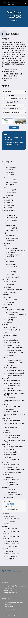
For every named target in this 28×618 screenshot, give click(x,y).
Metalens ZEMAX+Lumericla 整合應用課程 (15, 424)
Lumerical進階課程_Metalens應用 (13, 289)
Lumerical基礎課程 (11, 167)
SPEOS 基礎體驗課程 (9, 516)
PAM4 (5, 332)
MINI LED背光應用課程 (12, 182)
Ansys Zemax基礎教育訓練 (12, 509)
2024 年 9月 (5, 462)
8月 (5, 177)
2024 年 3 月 (5, 534)
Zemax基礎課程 (10, 172)
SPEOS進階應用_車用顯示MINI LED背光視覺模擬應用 (15, 251)
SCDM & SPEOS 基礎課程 (11, 312)
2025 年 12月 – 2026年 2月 (10, 210)
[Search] (22, 3)
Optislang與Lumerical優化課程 (12, 472)
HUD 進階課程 (8, 457)
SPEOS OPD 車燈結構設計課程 (12, 330)
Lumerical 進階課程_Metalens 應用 (13, 353)
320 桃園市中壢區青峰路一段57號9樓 (13, 602)
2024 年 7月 (5, 487)
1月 (5, 223)
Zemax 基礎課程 (10, 215)
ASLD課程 (6, 524)
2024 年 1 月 (5, 549)
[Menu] (25, 3)
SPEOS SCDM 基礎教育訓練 (11, 459)
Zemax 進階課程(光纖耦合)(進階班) (13, 447)
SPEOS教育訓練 (8, 497)
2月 (5, 233)
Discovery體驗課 (8, 477)
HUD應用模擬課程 (9, 504)
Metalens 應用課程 (11, 225)
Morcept (18, 615)
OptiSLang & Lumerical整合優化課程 (14, 310)
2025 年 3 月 (5, 358)
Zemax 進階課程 (8, 365)
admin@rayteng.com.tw (10, 592)
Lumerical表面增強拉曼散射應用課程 (14, 470)
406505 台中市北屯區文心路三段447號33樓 (15, 586)
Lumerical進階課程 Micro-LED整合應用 (14, 370)
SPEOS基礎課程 (10, 169)
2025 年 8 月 (5, 279)
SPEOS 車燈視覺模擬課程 (11, 317)
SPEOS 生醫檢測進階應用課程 (12, 435)
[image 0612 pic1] (8, 121)
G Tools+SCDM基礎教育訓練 (11, 519)
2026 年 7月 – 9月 (7, 162)
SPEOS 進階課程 (8, 200)
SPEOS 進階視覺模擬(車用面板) (12, 380)
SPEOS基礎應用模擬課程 (10, 529)
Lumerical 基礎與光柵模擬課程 (12, 345)
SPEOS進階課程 (10, 175)
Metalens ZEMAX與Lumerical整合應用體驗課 (15, 415)
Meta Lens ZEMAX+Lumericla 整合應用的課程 (14, 441)
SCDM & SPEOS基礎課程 (12, 238)
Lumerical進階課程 (11, 192)
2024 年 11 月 (6, 433)
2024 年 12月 (6, 418)
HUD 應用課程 (10, 241)
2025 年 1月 (5, 404)
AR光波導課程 (8, 506)
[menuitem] (22, 3)
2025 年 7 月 (5, 295)
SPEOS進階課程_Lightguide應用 (13, 375)
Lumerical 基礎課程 (11, 220)
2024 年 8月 (5, 475)
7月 (5, 164)
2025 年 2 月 (5, 378)
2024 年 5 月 (5, 514)
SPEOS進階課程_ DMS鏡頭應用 (12, 360)
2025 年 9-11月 (6, 243)
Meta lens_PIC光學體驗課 (11, 485)
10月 (5, 259)
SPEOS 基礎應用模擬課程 (11, 412)
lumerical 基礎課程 (9, 449)
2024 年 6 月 (7, 501)
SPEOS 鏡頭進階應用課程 (11, 438)
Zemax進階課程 (8, 297)
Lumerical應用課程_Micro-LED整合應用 (15, 315)
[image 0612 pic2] (21, 121)
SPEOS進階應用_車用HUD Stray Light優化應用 (14, 255)
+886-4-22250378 (8, 588)
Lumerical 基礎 (10, 274)
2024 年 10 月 (6, 444)
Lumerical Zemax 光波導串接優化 (13, 350)
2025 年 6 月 (5, 307)
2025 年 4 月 (5, 337)
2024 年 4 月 (5, 526)
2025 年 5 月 (5, 325)
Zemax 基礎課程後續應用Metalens (13, 391)
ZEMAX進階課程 (8, 287)
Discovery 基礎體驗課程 (10, 427)
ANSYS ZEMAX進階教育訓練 (11, 531)
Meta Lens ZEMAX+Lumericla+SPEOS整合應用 (15, 401)
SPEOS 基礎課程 (8, 202)
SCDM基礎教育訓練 (9, 409)
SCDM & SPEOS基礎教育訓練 (12, 383)
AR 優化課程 (7, 430)
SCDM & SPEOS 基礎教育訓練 (12, 342)
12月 (5, 212)
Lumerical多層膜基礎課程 (11, 467)
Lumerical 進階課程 (9, 355)
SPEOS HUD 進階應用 (10, 282)
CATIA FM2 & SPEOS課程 (10, 546)
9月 (5, 187)
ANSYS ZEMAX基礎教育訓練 (11, 464)
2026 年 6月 (5, 197)
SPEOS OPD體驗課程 (9, 521)
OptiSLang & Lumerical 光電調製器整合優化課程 (15, 394)
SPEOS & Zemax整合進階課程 (12, 385)
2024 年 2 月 (5, 539)
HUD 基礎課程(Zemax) (10, 454)
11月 (5, 269)
